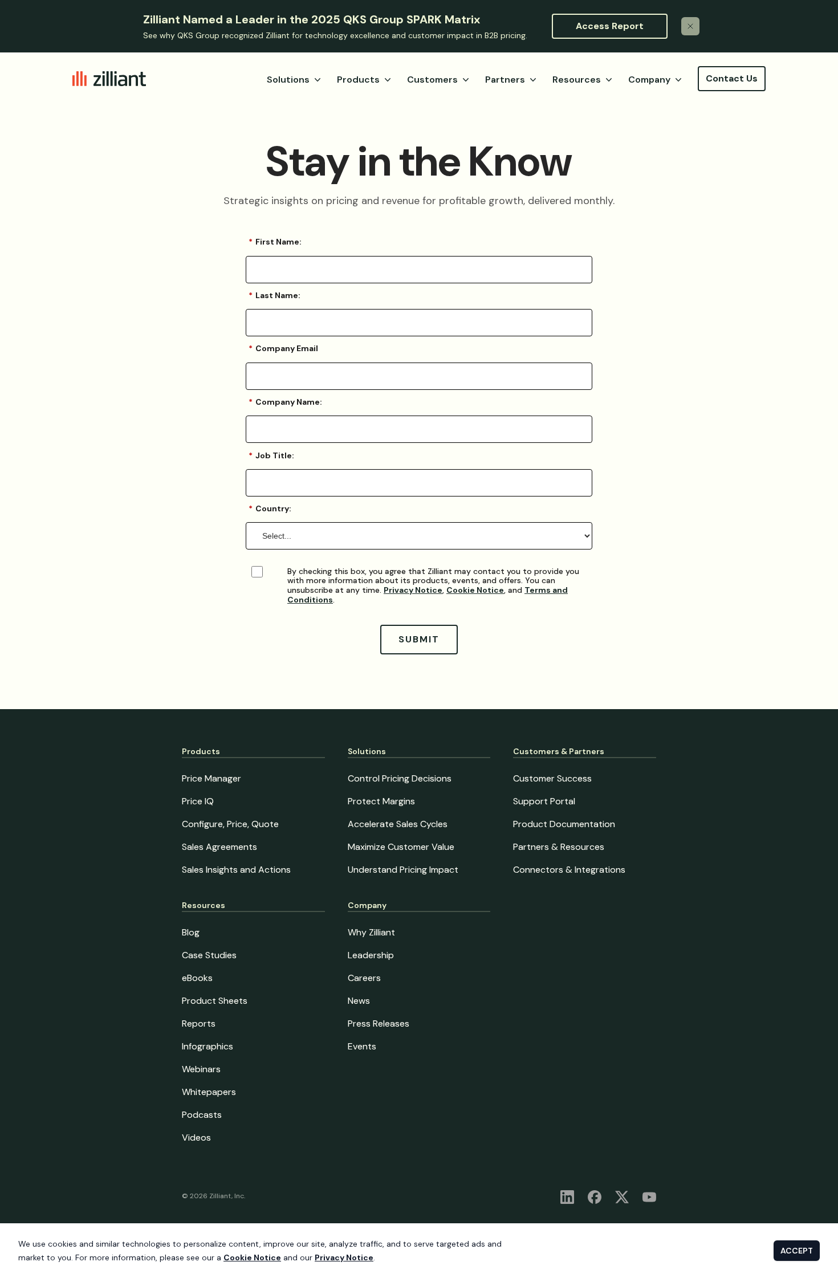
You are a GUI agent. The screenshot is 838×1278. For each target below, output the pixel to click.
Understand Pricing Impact (403, 870)
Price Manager (211, 778)
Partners (505, 80)
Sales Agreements (219, 847)
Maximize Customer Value (401, 847)
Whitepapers (209, 1092)
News (359, 1001)
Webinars (201, 1069)
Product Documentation (564, 824)
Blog (191, 932)
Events (362, 1046)
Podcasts (202, 1115)
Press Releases (378, 1023)
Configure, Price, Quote (230, 824)
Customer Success (552, 778)
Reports (198, 1023)
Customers (432, 80)
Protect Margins (381, 801)
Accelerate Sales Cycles (398, 824)
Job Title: (271, 455)
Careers (364, 978)
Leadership (371, 955)
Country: (270, 508)
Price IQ (198, 801)
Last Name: (274, 295)
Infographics (207, 1046)
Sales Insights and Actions (236, 870)
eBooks (197, 978)
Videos (196, 1137)
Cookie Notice (475, 590)
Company (649, 80)
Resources (576, 80)
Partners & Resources (558, 847)
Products (358, 80)
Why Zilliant (371, 932)
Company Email (283, 348)
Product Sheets (214, 1001)
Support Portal (544, 801)
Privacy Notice (413, 590)
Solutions (288, 80)
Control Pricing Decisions (399, 778)
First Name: (275, 242)
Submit (419, 639)
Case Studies (209, 955)
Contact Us (732, 78)
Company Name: (285, 402)
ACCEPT (796, 1251)
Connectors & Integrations (569, 870)
